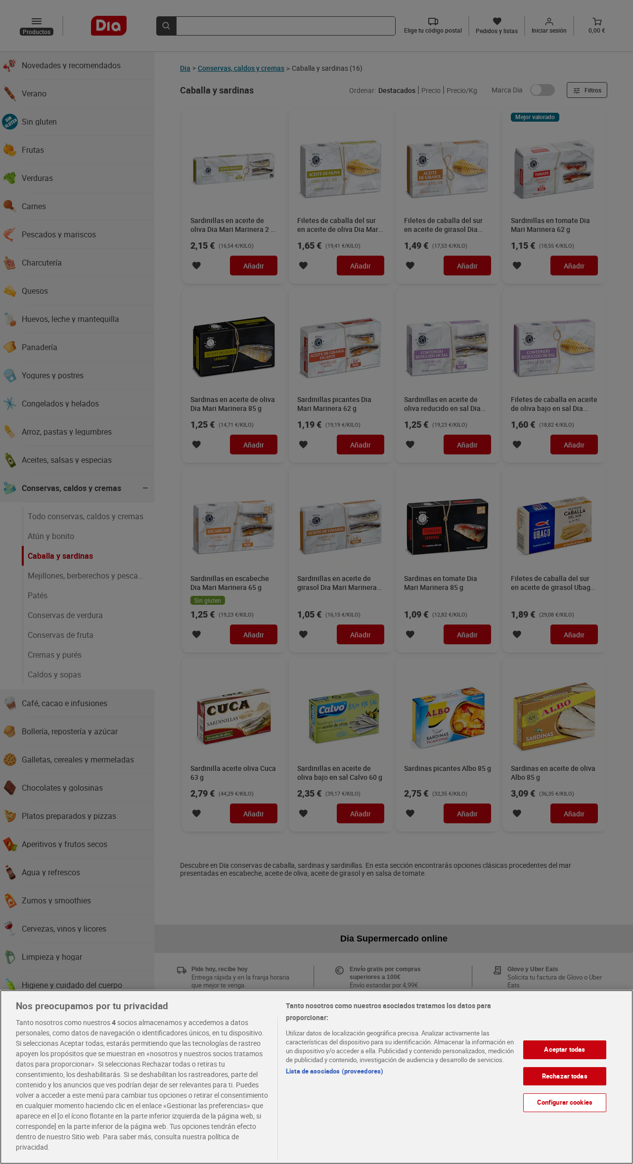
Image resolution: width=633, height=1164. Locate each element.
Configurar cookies (564, 1102)
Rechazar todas (565, 1076)
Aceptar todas (564, 1049)
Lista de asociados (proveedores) (334, 1071)
